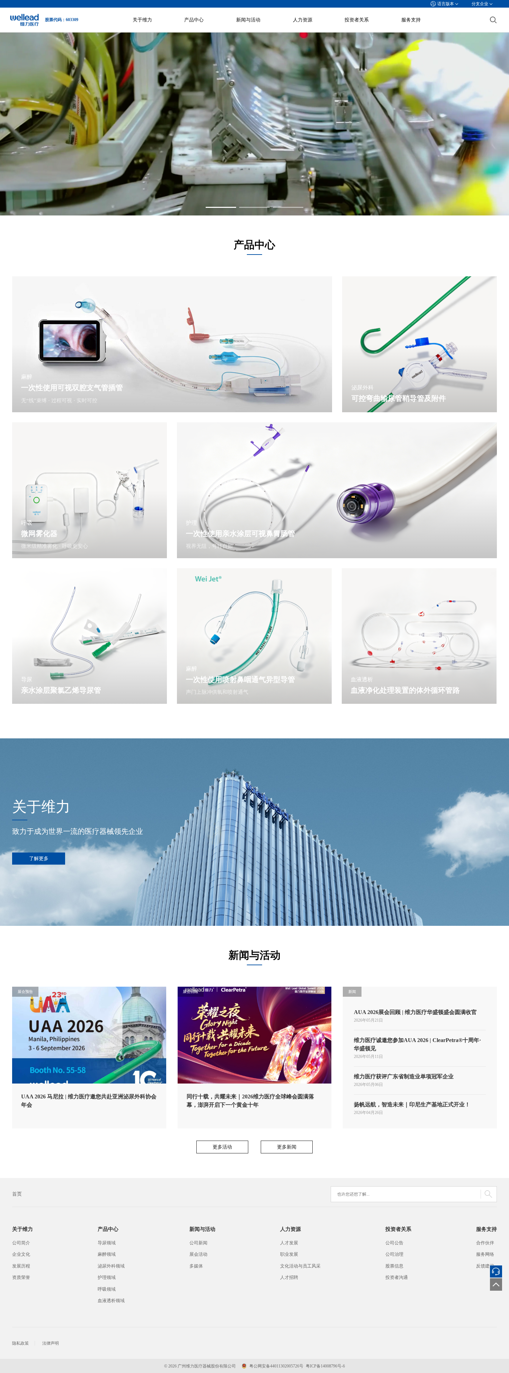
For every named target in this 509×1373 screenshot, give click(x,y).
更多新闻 (286, 1147)
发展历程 (21, 1266)
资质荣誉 (21, 1277)
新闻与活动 (248, 19)
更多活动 (222, 1147)
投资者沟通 (396, 1277)
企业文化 (21, 1254)
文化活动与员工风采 (300, 1266)
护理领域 (107, 1277)
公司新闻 (198, 1242)
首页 (17, 1194)
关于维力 (142, 19)
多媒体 (196, 1266)
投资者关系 (357, 19)
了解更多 (38, 858)
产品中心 (194, 19)
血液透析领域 (111, 1300)
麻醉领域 (107, 1254)
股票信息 (394, 1266)
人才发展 (289, 1242)
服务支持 (411, 19)
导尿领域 (107, 1242)
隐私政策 (20, 1343)
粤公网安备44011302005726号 (276, 1366)
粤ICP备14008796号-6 (325, 1366)
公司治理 (394, 1254)
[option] (254, 124)
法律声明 (50, 1343)
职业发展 (289, 1254)
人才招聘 (289, 1277)
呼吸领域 (107, 1289)
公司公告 (394, 1242)
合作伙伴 (485, 1242)
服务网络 (485, 1254)
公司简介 (21, 1242)
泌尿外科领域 (111, 1266)
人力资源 (302, 19)
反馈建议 (485, 1266)
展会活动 (198, 1254)
